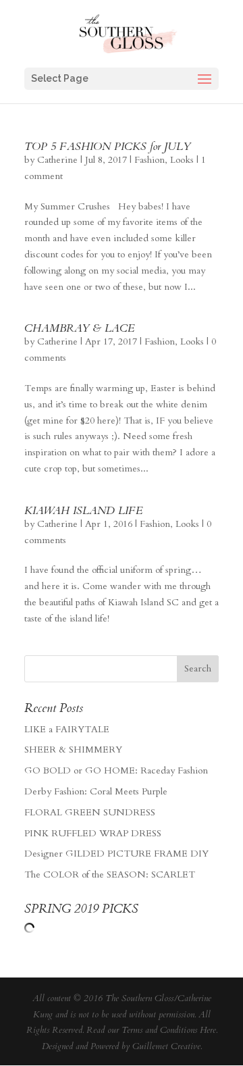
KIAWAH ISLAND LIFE (83, 510)
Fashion (149, 159)
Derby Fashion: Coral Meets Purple (95, 791)
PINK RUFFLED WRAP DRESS (92, 833)
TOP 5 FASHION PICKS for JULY (107, 146)
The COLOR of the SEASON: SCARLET (109, 874)
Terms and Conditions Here (169, 1030)
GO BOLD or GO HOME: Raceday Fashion (116, 770)
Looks (182, 159)
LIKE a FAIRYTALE (66, 729)
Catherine (57, 159)
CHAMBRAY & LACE (79, 328)
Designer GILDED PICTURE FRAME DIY (116, 853)
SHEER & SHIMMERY (73, 749)
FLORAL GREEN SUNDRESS (89, 812)
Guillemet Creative (166, 1046)
